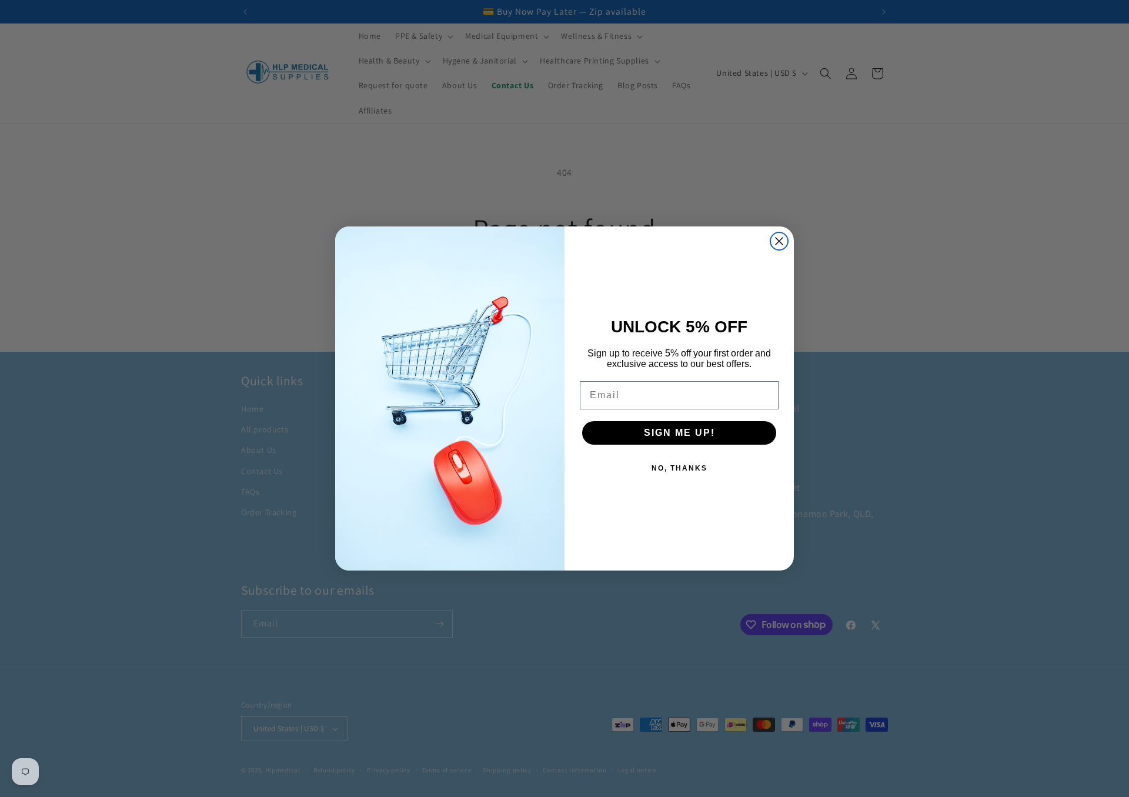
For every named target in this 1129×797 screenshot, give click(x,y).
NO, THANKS (679, 468)
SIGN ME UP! (679, 433)
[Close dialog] (779, 241)
